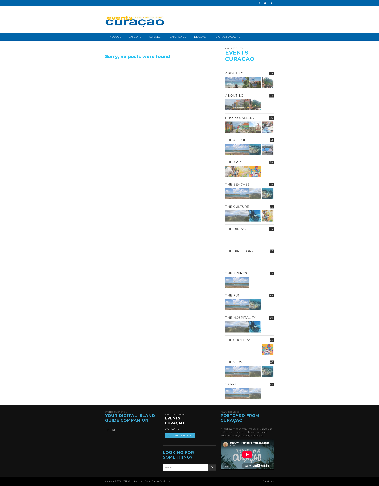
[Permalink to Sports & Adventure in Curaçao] (237, 149)
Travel (232, 384)
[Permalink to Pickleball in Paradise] (267, 149)
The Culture (237, 206)
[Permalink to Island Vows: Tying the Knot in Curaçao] (267, 326)
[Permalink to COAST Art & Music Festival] (255, 238)
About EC (234, 73)
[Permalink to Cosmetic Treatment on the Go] (237, 260)
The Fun (233, 295)
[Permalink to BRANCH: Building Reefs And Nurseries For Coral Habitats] (255, 216)
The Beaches (237, 184)
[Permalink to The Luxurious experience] (267, 238)
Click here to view (180, 435)
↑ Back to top (267, 481)
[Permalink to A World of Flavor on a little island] (237, 349)
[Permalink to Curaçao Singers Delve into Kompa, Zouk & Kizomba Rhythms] (267, 282)
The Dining (235, 229)
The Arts (233, 162)
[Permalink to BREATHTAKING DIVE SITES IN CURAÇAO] (255, 349)
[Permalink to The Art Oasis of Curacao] (267, 171)
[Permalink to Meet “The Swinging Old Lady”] (267, 393)
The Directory (239, 251)
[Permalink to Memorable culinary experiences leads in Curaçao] (237, 238)
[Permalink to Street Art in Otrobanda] (237, 127)
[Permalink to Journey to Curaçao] (267, 82)
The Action (236, 140)
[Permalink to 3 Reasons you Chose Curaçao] (237, 104)
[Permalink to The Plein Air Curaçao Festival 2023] (267, 304)
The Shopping (238, 340)
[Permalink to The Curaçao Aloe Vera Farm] (255, 127)
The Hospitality (240, 317)
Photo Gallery (239, 118)
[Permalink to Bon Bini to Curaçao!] (255, 260)
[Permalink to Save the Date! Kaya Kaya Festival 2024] (255, 171)
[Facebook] (259, 3)
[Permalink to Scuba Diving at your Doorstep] (267, 260)
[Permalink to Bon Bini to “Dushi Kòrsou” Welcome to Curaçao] (255, 82)
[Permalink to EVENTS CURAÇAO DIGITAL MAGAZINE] (237, 82)
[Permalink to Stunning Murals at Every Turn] (237, 171)
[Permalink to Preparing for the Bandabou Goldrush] (255, 193)
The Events (236, 273)
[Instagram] (265, 3)
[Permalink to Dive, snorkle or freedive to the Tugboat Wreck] (255, 149)
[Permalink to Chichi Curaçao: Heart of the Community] (267, 127)
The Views (235, 362)
